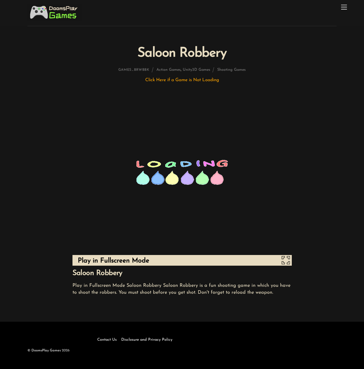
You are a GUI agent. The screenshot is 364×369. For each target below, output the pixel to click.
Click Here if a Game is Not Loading (182, 80)
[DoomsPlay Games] (54, 19)
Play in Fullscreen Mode (113, 260)
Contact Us (107, 340)
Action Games (168, 70)
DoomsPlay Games (46, 350)
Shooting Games (231, 70)
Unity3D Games (196, 70)
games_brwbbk (133, 70)
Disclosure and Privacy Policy (146, 340)
